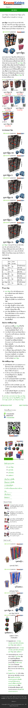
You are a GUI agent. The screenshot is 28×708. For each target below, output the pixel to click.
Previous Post (7, 405)
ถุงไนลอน (11, 472)
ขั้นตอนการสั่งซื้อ (9, 482)
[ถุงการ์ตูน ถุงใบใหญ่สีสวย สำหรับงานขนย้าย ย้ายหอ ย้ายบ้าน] (6, 523)
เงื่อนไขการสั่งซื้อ (9, 479)
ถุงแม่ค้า (10, 399)
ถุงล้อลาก (10, 475)
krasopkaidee (10, 417)
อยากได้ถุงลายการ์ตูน (18, 399)
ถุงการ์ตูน (20, 63)
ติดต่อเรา (7, 497)
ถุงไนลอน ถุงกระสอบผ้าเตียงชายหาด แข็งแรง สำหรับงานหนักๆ (16, 527)
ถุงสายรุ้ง (10, 470)
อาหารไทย (17, 656)
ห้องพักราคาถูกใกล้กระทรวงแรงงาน (15, 681)
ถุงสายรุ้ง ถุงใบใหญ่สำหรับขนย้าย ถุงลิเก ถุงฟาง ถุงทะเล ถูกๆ (16, 534)
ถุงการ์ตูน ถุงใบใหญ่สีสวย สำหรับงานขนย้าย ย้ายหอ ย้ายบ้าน (17, 520)
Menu (15, 10)
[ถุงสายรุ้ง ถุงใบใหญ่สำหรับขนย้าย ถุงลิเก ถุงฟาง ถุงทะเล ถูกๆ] (6, 536)
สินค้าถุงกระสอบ (9, 463)
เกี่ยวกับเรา (7, 494)
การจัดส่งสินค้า (8, 485)
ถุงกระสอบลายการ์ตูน (14, 396)
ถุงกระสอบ (6, 396)
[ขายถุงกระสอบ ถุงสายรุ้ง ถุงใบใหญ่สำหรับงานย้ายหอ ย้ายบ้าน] (6, 509)
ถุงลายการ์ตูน (5, 398)
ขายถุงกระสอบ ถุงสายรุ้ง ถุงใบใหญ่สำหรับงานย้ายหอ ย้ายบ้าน (17, 506)
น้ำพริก (17, 662)
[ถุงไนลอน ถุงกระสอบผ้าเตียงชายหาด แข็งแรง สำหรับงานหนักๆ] (6, 530)
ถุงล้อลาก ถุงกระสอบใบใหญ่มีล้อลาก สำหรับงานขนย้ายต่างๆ (16, 513)
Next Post (22, 405)
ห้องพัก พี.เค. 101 (13, 673)
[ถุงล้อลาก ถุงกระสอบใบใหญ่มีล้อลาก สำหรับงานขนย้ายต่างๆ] (6, 516)
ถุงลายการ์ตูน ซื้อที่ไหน (15, 398)
